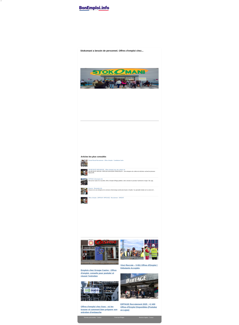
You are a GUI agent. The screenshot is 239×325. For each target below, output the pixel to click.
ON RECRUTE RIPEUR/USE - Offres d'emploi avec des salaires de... (107, 169)
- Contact (151, 317)
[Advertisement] (119, 30)
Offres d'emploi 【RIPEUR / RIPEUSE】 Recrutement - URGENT (106, 197)
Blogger (122, 317)
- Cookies (98, 317)
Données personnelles (90, 317)
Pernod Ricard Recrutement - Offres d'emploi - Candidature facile (105, 160)
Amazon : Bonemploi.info (95, 188)
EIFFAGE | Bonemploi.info (95, 179)
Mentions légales (143, 317)
